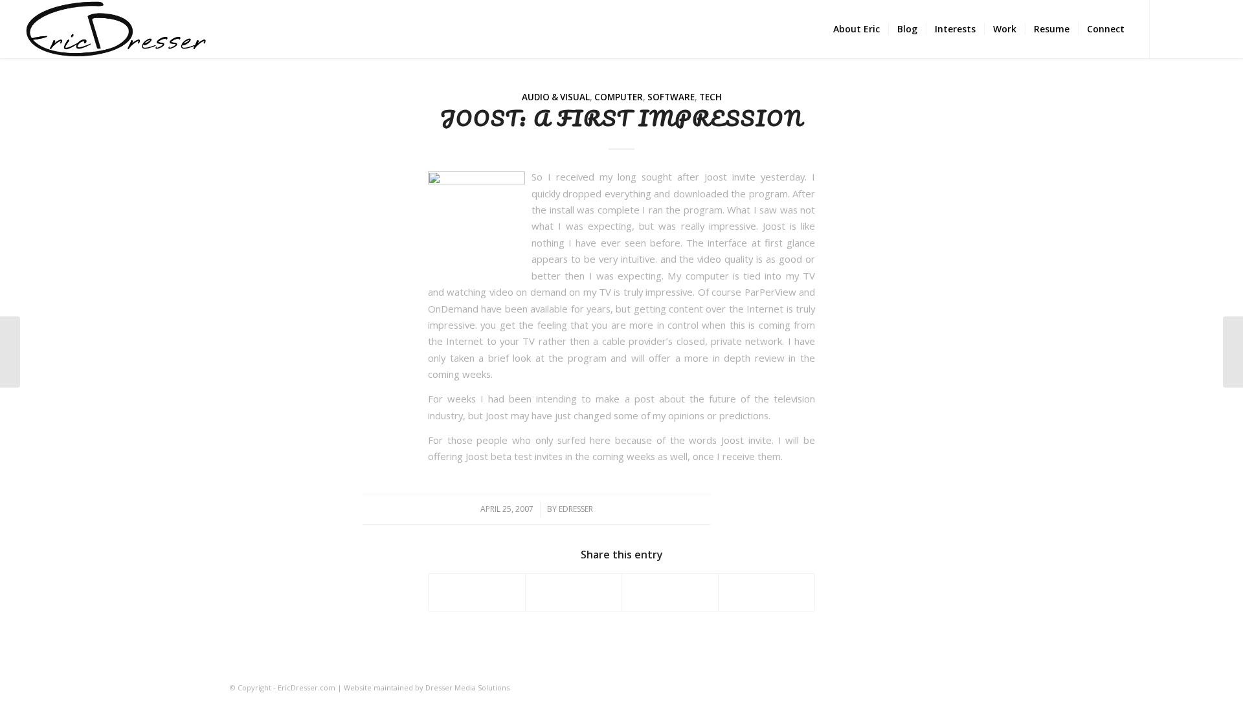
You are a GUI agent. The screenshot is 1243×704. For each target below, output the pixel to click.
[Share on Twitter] (574, 592)
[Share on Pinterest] (670, 592)
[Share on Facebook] (477, 592)
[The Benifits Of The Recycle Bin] (10, 352)
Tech (710, 97)
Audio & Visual (556, 97)
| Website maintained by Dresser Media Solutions (422, 687)
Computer (618, 97)
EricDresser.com (306, 687)
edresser (576, 508)
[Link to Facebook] (1170, 28)
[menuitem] (856, 29)
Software (671, 97)
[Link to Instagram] (1189, 28)
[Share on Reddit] (766, 592)
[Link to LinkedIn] (1208, 28)
